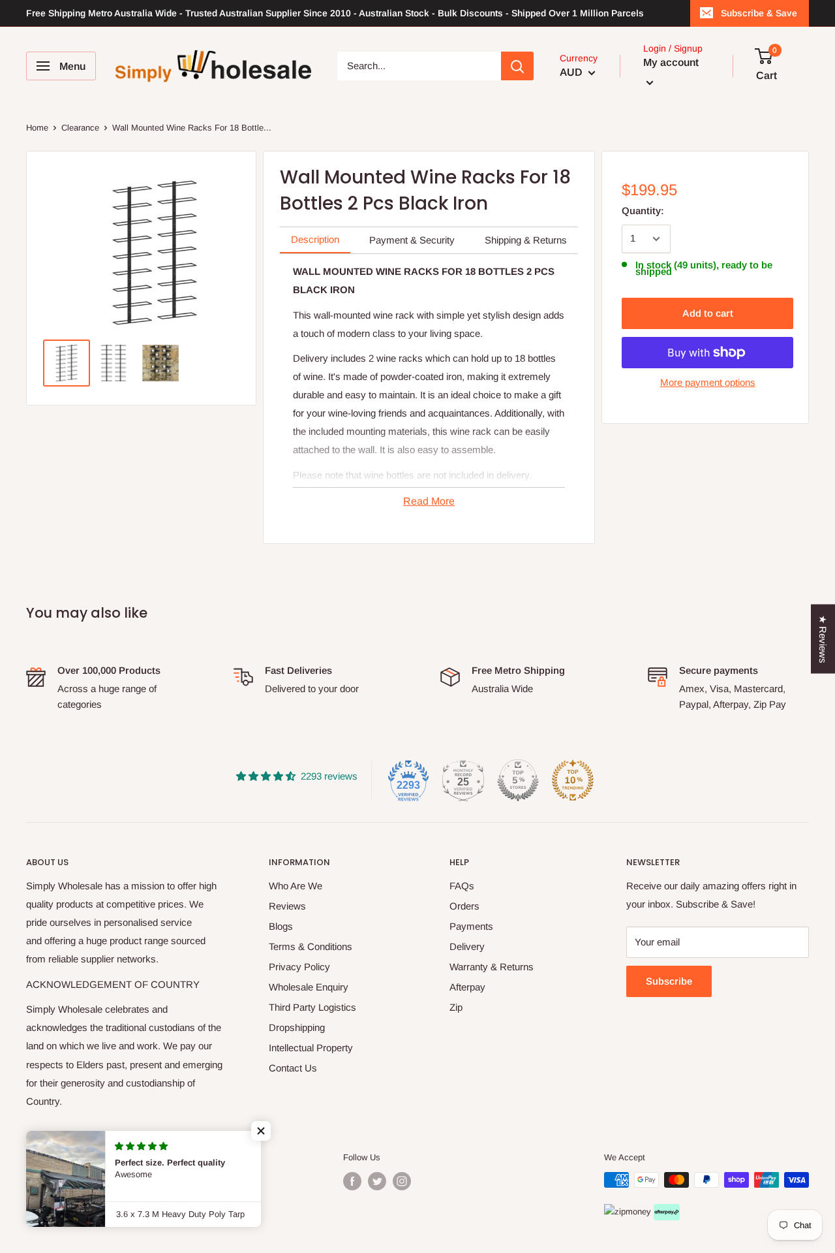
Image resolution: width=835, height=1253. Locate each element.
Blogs (281, 926)
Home (37, 128)
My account (671, 62)
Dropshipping (297, 1027)
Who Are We (295, 885)
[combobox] (419, 66)
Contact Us (293, 1067)
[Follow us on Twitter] (377, 1181)
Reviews (287, 906)
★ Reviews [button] (822, 638)
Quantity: (643, 210)
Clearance (80, 128)
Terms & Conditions (310, 946)
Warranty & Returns (491, 966)
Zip (456, 1007)
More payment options (707, 382)
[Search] (517, 66)
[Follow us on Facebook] (352, 1181)
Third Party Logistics (312, 1007)
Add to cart (707, 313)
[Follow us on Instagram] (402, 1181)
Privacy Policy (299, 966)
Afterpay (467, 986)
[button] (261, 1131)
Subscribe (669, 981)
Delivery (467, 946)
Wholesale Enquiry (308, 986)
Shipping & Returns (526, 240)
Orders (464, 906)
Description (315, 239)
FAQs (461, 885)
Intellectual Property (311, 1047)
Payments (471, 926)
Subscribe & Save (759, 13)
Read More (429, 501)
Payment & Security (412, 240)
